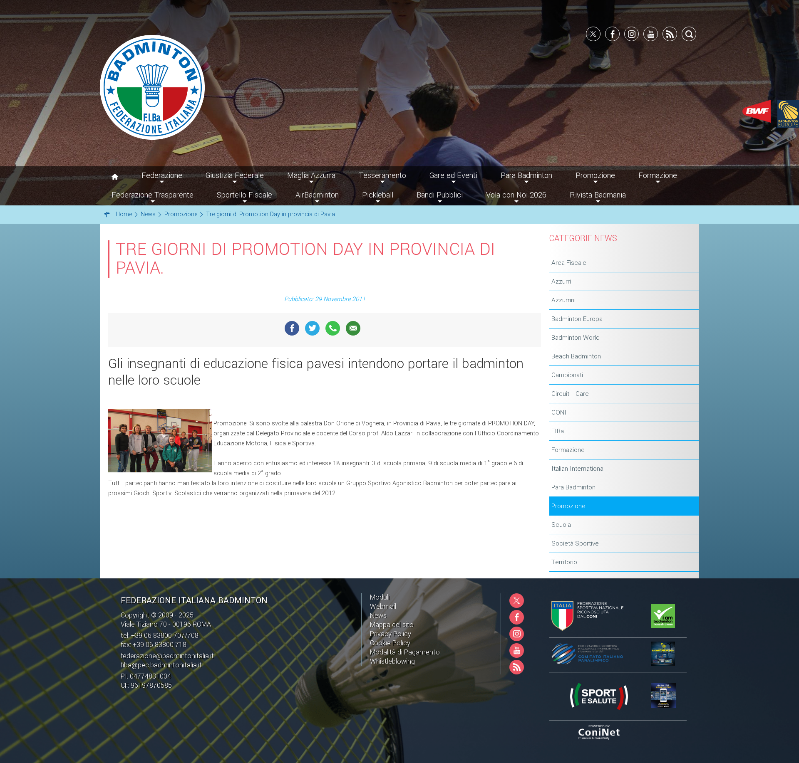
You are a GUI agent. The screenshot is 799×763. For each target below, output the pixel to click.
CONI (558, 412)
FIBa (557, 431)
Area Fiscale (568, 262)
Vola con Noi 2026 (516, 195)
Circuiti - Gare (570, 393)
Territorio (564, 562)
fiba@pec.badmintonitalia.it (161, 665)
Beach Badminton (576, 356)
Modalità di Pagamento (405, 652)
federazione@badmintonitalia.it (167, 656)
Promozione (568, 506)
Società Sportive (575, 543)
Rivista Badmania (598, 195)
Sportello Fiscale (244, 195)
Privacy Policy (390, 634)
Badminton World (575, 337)
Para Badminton (573, 487)
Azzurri (561, 281)
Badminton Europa (577, 318)
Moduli (380, 597)
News (378, 615)
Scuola (561, 524)
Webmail (383, 606)
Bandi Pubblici (440, 195)
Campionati (567, 375)
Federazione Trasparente (153, 195)
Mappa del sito (392, 625)
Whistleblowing (392, 661)
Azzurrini (563, 300)
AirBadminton (317, 195)
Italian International (578, 468)
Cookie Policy (390, 643)
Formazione (568, 449)
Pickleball (377, 195)
